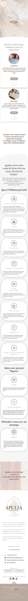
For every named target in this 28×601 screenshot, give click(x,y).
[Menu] (25, 4)
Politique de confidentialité (14, 595)
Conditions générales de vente (9, 597)
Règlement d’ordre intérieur (14, 593)
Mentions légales (21, 597)
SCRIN (16, 589)
